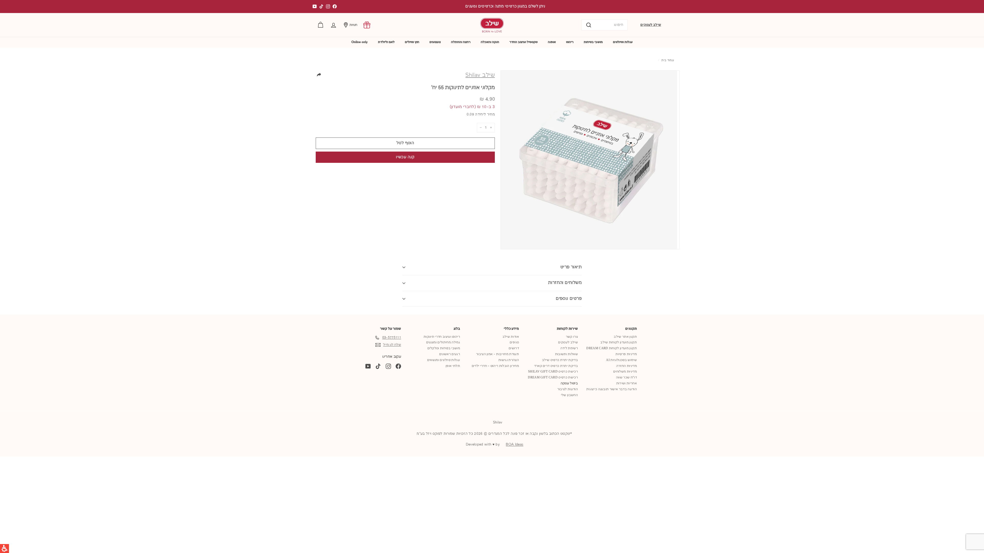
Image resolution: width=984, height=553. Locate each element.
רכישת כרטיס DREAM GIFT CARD (553, 377)
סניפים (514, 342)
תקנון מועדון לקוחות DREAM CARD (611, 348)
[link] (366, 25)
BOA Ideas (514, 444)
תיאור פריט (571, 267)
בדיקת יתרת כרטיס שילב (560, 360)
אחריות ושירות (626, 383)
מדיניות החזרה (626, 366)
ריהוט (569, 42)
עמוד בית (667, 60)
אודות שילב (511, 336)
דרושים (514, 348)
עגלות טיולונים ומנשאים (443, 360)
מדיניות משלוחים (625, 371)
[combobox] (604, 24)
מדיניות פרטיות (626, 354)
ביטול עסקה (569, 383)
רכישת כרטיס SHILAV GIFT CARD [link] (553, 371)
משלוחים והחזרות (565, 283)
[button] (333, 25)
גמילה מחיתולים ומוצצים (443, 342)
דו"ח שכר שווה (626, 377)
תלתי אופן (453, 366)
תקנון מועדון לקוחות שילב (618, 342)
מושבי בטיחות (593, 42)
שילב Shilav (480, 75)
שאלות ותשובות (566, 354)
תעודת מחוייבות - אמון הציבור (497, 354)
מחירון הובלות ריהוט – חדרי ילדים (495, 366)
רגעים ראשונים (449, 354)
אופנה (552, 42)
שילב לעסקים (650, 25)
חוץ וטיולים (412, 42)
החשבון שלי (569, 395)
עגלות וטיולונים (623, 42)
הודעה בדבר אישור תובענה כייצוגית (611, 389)
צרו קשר (572, 336)
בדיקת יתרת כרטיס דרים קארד (556, 366)
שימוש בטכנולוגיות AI (621, 360)
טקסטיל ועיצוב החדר (523, 42)
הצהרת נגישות (508, 360)
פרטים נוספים (569, 298)
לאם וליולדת (386, 42)
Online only (359, 42)
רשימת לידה (569, 348)
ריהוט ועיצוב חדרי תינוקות (442, 336)
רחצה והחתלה (460, 42)
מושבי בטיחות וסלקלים (443, 348)
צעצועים (435, 42)
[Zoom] (590, 160)
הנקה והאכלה (490, 42)
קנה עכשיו (405, 157)
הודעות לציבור (567, 389)
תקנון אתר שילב (625, 336)
